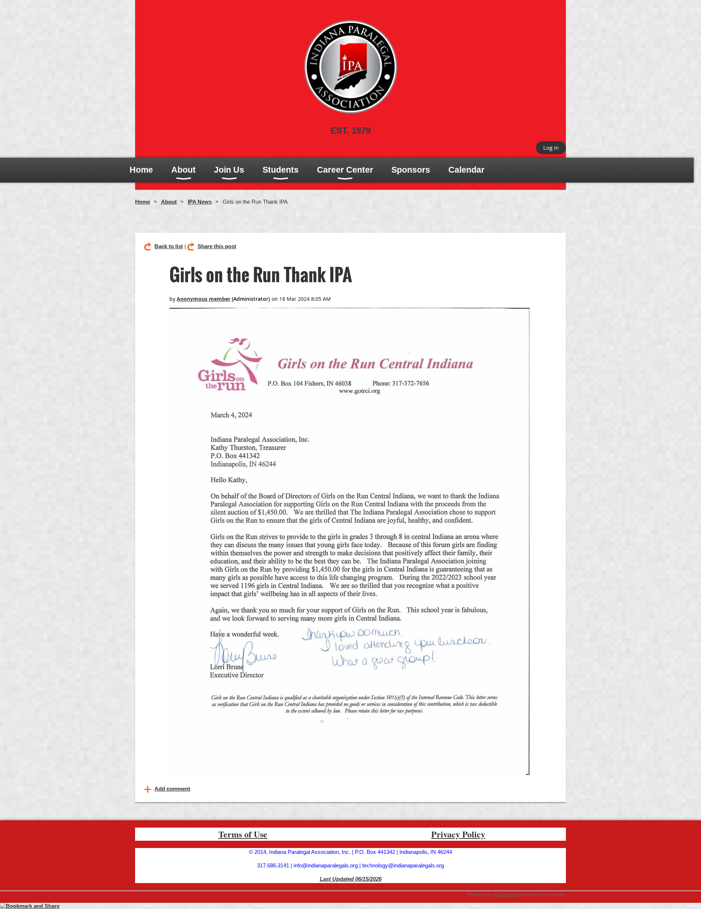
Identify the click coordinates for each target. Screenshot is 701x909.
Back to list (168, 246)
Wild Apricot (505, 894)
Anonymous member (203, 298)
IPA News (200, 202)
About (169, 202)
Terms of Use (242, 834)
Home (142, 202)
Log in (551, 147)
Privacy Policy (458, 834)
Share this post (217, 246)
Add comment (172, 789)
